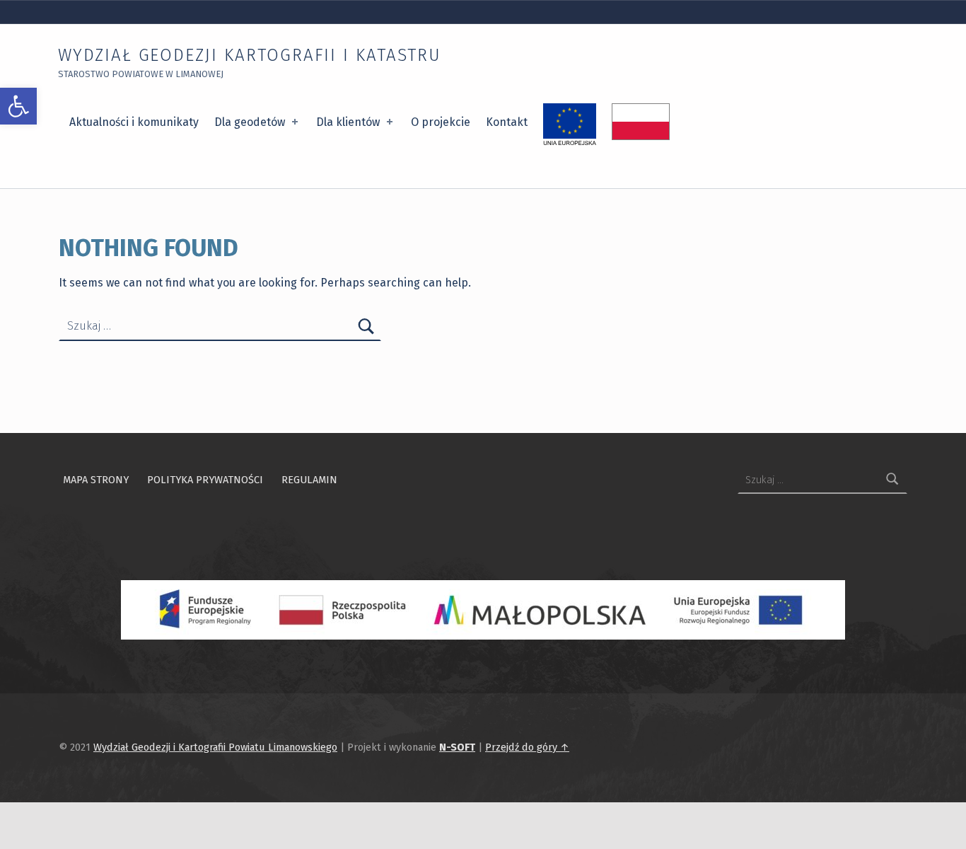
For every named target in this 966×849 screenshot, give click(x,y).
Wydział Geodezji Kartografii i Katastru (249, 55)
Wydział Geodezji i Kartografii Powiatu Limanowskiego (215, 747)
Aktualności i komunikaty (134, 122)
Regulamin (309, 479)
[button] (18, 106)
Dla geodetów (249, 122)
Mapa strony (96, 479)
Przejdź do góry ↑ (527, 747)
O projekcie (440, 122)
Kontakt (507, 122)
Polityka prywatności (205, 479)
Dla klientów (348, 122)
